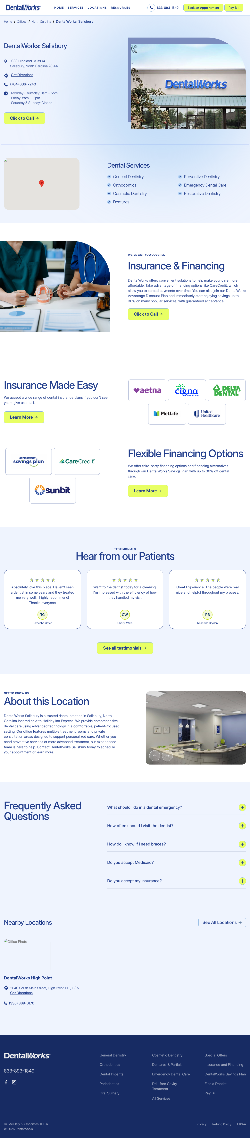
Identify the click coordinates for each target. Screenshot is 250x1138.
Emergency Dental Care (171, 1074)
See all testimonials (122, 648)
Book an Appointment (203, 8)
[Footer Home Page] (27, 1056)
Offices (22, 21)
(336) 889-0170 (21, 1003)
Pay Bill (234, 8)
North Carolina (41, 21)
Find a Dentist (216, 1084)
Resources (120, 7)
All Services (161, 1098)
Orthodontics (110, 1065)
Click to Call (22, 118)
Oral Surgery (109, 1093)
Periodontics (109, 1084)
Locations (97, 7)
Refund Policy (221, 1124)
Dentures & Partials (167, 1065)
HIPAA (241, 1124)
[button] (41, 183)
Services (76, 7)
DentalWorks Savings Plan (225, 1074)
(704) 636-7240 (23, 84)
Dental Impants (111, 1074)
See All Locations (220, 922)
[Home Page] (23, 7)
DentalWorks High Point (28, 977)
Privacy (201, 1124)
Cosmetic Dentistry (167, 1055)
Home (59, 7)
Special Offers (216, 1055)
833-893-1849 (168, 8)
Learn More (21, 417)
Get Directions (22, 75)
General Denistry (113, 1055)
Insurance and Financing (224, 1065)
